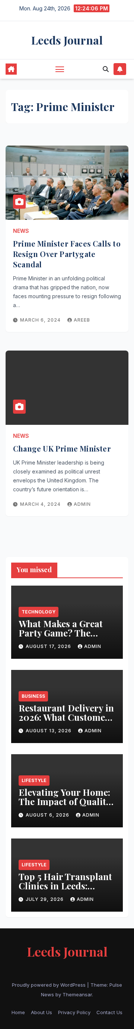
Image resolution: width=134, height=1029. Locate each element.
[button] (106, 69)
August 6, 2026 (48, 815)
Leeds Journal (67, 40)
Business (33, 696)
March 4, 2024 (41, 504)
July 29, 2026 (45, 899)
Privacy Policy (74, 1012)
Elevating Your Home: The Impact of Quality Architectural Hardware (65, 806)
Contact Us (109, 1012)
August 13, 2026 (49, 730)
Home (18, 1012)
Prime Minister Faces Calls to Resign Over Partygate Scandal (67, 253)
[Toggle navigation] (60, 69)
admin (82, 504)
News (21, 231)
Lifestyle (34, 780)
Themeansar (77, 994)
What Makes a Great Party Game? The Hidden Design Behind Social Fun (67, 637)
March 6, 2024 (41, 320)
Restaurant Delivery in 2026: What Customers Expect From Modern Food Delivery (66, 722)
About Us (41, 1012)
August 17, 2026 (49, 646)
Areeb (82, 320)
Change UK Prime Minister (62, 448)
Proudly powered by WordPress (49, 985)
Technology (38, 612)
